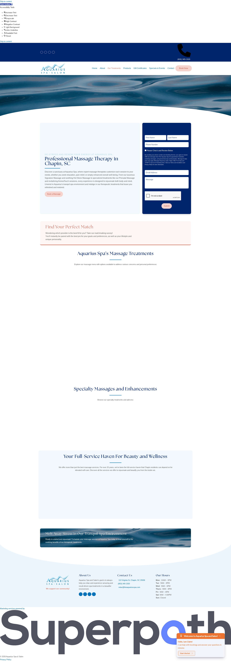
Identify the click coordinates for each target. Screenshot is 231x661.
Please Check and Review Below (160, 150)
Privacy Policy (5, 659)
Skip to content (6, 1)
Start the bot (185, 653)
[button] (6, 4)
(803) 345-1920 (183, 59)
